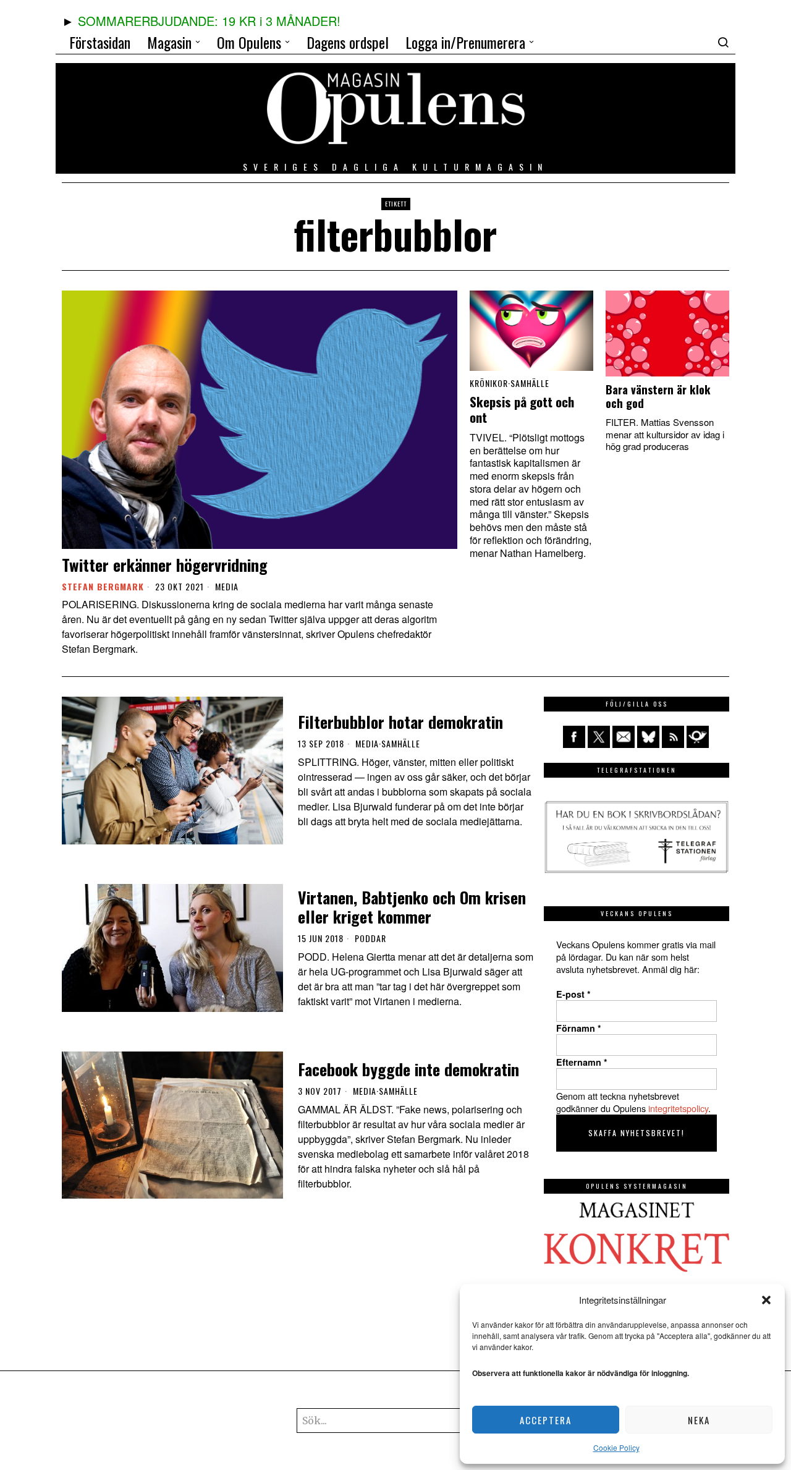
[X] (599, 737)
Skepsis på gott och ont (522, 409)
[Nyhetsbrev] (698, 737)
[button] (766, 1300)
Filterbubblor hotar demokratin (400, 721)
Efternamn (581, 1062)
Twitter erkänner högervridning (165, 564)
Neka (699, 1420)
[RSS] (673, 737)
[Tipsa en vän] (623, 737)
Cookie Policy (616, 1447)
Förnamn (578, 1028)
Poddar (370, 938)
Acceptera (546, 1420)
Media (227, 586)
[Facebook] (574, 737)
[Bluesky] (648, 737)
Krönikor (489, 383)
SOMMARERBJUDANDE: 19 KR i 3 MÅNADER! (209, 21)
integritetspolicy (678, 1108)
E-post (573, 994)
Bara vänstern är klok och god (658, 396)
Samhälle (529, 383)
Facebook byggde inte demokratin (408, 1069)
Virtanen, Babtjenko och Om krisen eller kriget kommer (412, 907)
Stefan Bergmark (103, 586)
